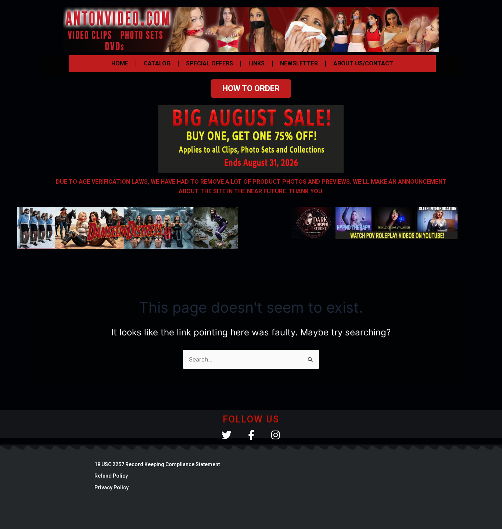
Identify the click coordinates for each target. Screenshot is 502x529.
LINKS (256, 63)
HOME (119, 63)
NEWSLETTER (299, 63)
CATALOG (157, 63)
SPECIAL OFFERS (209, 63)
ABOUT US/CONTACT (363, 63)
